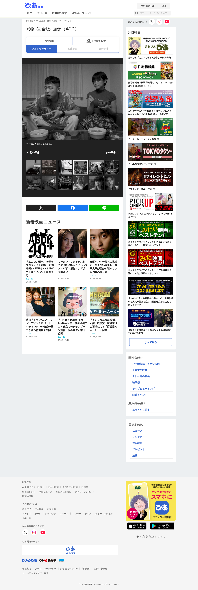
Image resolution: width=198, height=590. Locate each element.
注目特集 (137, 443)
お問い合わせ (100, 568)
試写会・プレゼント (83, 13)
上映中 (28, 13)
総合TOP (26, 509)
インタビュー (139, 437)
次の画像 (111, 152)
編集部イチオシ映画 (32, 487)
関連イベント (139, 394)
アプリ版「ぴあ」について (152, 536)
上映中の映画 (139, 370)
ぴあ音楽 (51, 509)
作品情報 (49, 41)
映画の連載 (27, 496)
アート (25, 513)
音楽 (164, 6)
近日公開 (42, 13)
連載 (134, 455)
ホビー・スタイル (104, 513)
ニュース (137, 430)
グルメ (88, 513)
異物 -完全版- (52, 21)
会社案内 (26, 568)
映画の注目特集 (63, 491)
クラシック (50, 513)
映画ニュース (45, 491)
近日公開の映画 (141, 376)
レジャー (76, 513)
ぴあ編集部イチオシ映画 (146, 363)
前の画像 (35, 152)
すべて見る (150, 342)
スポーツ (64, 513)
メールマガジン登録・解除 (35, 573)
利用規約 (86, 568)
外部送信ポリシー (69, 568)
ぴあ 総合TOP (148, 6)
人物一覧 (26, 518)
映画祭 (136, 382)
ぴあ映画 (42, 21)
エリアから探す (141, 409)
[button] (27, 175)
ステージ (37, 513)
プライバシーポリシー (45, 568)
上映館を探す (98, 41)
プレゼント (138, 449)
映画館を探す (59, 13)
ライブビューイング (143, 388)
